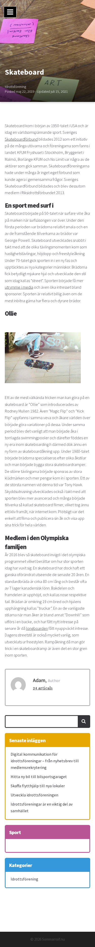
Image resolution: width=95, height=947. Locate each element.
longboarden (37, 628)
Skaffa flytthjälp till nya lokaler (38, 785)
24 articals (43, 688)
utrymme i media (19, 287)
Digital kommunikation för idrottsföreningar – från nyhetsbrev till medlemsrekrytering (45, 761)
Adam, (40, 680)
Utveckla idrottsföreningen (34, 794)
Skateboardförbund (21, 139)
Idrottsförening (15, 86)
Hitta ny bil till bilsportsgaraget (39, 776)
